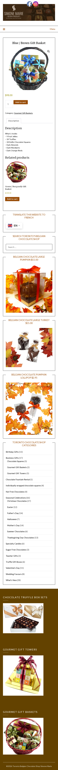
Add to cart (20, 102)
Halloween (12, 519)
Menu (52, 29)
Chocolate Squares (15, 461)
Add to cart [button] (12, 199)
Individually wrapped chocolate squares (23, 485)
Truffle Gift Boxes (14, 562)
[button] (48, 51)
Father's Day (13, 513)
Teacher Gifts (12, 556)
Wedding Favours (14, 574)
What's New (11, 580)
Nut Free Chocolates (15, 491)
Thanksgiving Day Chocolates (20, 537)
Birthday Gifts (12, 452)
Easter (10, 507)
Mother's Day (13, 525)
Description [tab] (13, 121)
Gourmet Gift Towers (16, 473)
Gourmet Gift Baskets (23, 113)
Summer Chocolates (16, 531)
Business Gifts (12, 458)
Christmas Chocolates (17, 501)
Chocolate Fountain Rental (18, 479)
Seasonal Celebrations (16, 498)
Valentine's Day (13, 568)
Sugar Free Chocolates (16, 549)
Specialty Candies (14, 543)
